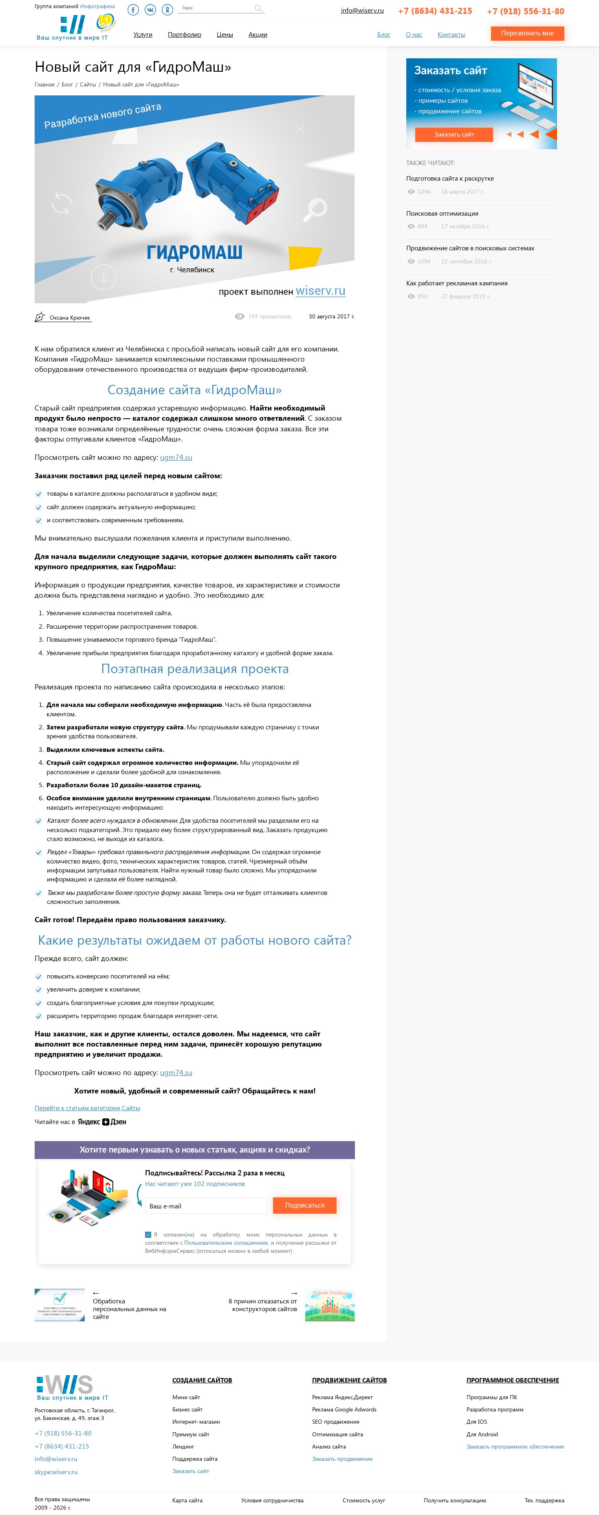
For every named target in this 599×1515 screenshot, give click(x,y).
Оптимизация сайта (337, 1434)
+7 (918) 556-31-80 (525, 10)
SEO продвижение (335, 1421)
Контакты (451, 34)
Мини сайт (186, 1397)
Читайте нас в (55, 1121)
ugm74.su (176, 457)
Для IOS (477, 1421)
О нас (414, 34)
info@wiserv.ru (362, 10)
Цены (225, 34)
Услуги (143, 34)
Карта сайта (187, 1500)
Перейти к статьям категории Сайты (87, 1107)
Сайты (88, 84)
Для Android (482, 1434)
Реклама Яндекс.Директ (342, 1397)
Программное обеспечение (513, 1380)
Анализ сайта (329, 1446)
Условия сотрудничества (272, 1500)
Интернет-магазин (196, 1421)
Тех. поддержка (544, 1500)
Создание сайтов (202, 1380)
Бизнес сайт (187, 1409)
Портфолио (184, 34)
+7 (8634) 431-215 (435, 10)
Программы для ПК (492, 1397)
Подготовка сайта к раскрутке (450, 178)
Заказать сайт (190, 1471)
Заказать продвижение (342, 1458)
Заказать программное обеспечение (515, 1446)
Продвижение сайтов (349, 1380)
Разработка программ (495, 1409)
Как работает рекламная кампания (457, 283)
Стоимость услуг (364, 1500)
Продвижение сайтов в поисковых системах (470, 248)
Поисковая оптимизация (442, 213)
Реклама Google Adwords (344, 1409)
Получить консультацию (455, 1500)
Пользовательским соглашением (226, 1242)
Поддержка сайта (195, 1458)
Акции (258, 34)
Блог (383, 34)
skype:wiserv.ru (56, 1472)
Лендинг (183, 1446)
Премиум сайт (190, 1434)
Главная (45, 84)
